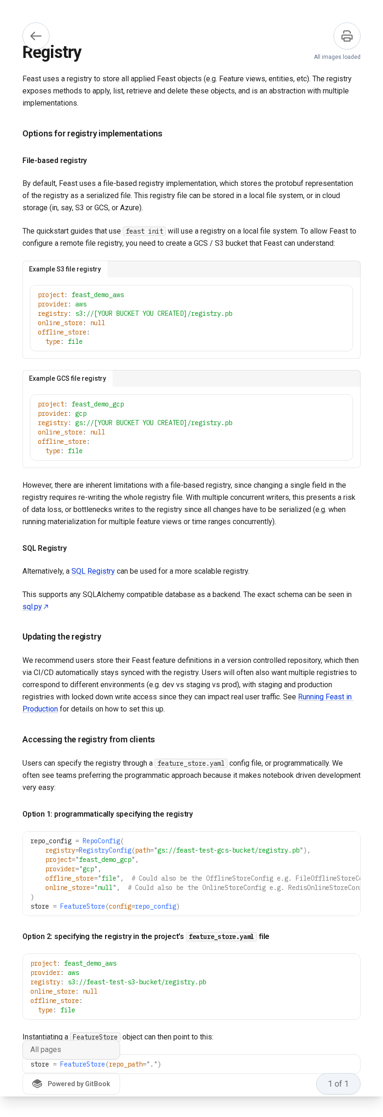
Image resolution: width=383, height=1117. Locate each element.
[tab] (64, 269)
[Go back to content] (36, 36)
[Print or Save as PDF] (347, 36)
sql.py (32, 606)
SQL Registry (93, 571)
